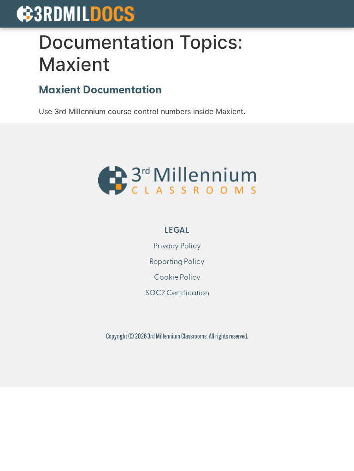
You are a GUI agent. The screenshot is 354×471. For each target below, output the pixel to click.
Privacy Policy (177, 246)
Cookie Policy (177, 277)
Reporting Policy (177, 262)
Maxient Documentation (100, 90)
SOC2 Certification (177, 293)
